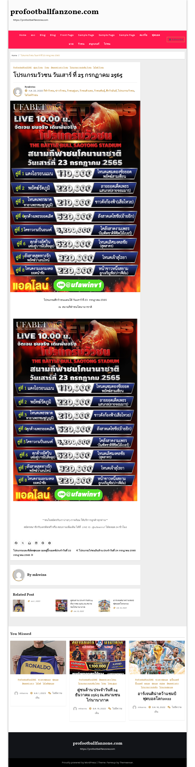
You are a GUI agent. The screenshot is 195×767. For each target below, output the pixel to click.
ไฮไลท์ (38, 684)
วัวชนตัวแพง (86, 91)
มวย (71, 43)
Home (22, 35)
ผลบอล (147, 684)
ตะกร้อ (143, 35)
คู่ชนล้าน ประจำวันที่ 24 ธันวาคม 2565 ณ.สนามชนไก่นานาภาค (81, 604)
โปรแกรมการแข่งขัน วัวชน (80, 68)
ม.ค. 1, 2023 (35, 601)
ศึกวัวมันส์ (111, 91)
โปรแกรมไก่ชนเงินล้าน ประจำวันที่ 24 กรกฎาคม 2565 (107, 550)
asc (33, 35)
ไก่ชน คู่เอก (112, 684)
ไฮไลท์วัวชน (31, 95)
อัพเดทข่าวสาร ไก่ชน (107, 680)
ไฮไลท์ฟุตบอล (48, 684)
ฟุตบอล (156, 35)
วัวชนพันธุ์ (99, 91)
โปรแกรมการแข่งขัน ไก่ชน (89, 684)
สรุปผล (162, 684)
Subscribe (177, 39)
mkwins (31, 87)
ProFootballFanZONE (22, 68)
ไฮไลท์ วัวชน (98, 68)
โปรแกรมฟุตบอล (166, 687)
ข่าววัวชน (60, 91)
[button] (11, 39)
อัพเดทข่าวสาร (28, 684)
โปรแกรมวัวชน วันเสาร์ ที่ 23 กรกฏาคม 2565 (40, 55)
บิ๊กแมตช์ (138, 684)
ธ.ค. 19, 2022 (79, 611)
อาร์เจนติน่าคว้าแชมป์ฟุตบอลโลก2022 (157, 696)
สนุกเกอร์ (94, 43)
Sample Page (86, 35)
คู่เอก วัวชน (38, 68)
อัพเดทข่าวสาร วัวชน (59, 68)
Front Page (67, 35)
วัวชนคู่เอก (72, 91)
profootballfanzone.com (54, 12)
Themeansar (126, 762)
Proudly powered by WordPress (79, 762)
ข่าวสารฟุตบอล (44, 680)
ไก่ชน (107, 43)
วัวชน (81, 43)
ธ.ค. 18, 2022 (121, 608)
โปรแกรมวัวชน (126, 91)
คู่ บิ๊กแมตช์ (174, 680)
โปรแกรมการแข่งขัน (149, 687)
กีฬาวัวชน (49, 91)
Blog (42, 35)
